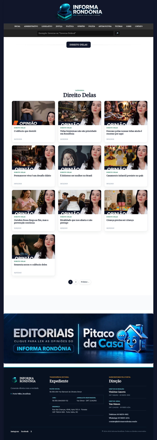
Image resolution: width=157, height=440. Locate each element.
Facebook (24, 432)
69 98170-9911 (125, 395)
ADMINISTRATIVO (31, 26)
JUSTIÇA (59, 26)
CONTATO (139, 26)
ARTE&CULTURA (105, 26)
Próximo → (85, 282)
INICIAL (17, 26)
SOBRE (128, 26)
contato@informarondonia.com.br (123, 422)
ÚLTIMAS (118, 26)
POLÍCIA (91, 26)
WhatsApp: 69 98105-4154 (119, 418)
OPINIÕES (81, 26)
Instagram (15, 432)
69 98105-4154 (125, 407)
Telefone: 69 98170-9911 (118, 414)
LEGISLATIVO (47, 26)
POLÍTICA (70, 26)
